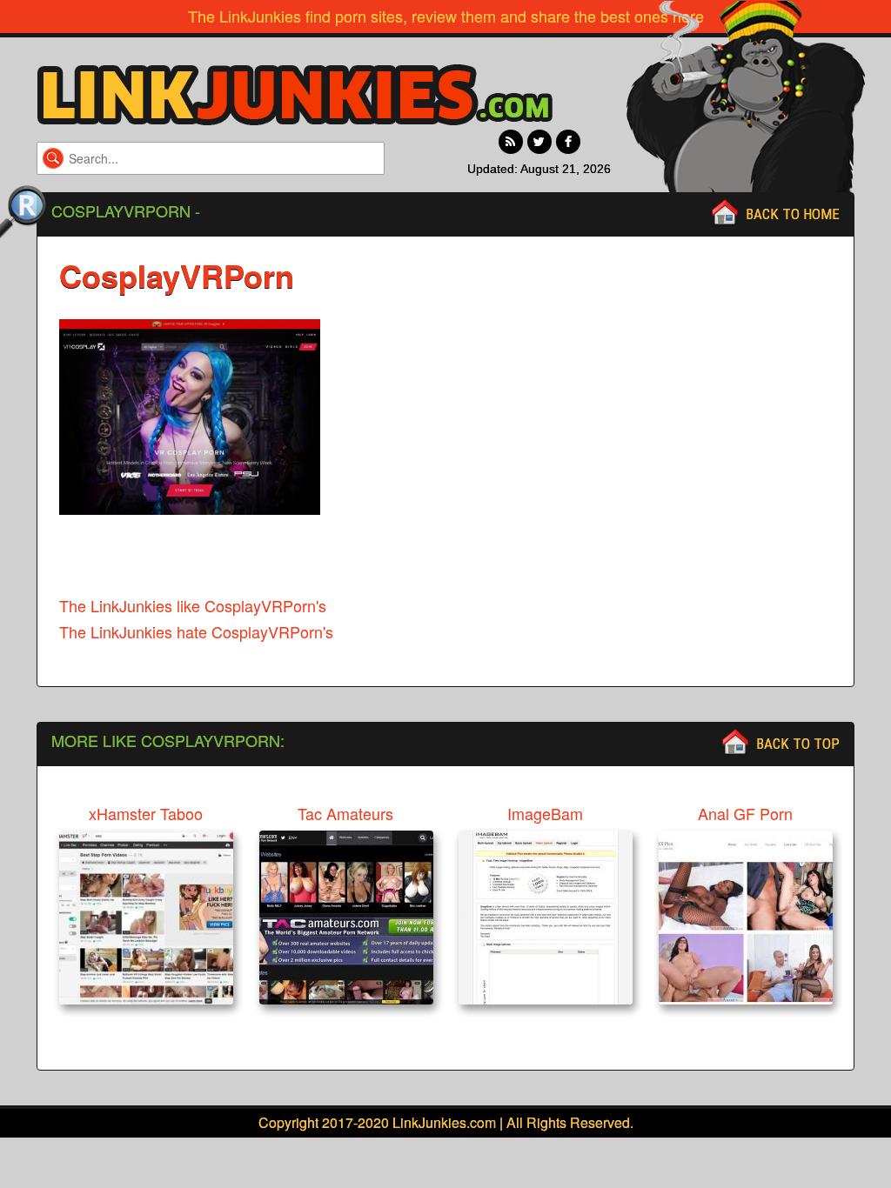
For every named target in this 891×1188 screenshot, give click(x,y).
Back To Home (793, 214)
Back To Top (798, 743)
